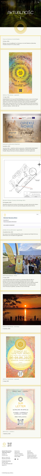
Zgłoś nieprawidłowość (32, 457)
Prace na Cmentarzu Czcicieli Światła (11, 39)
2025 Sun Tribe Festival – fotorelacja (11, 326)
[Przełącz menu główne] (38, 2)
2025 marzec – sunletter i (8, 431)
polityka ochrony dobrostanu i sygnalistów (12, 230)
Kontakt (29, 451)
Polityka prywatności (32, 455)
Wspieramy (17, 451)
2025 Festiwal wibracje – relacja (10, 275)
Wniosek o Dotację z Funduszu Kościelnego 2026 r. (14, 200)
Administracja (30, 453)
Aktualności (17, 452)
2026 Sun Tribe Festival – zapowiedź (11, 95)
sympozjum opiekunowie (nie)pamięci (11, 144)
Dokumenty (29, 452)
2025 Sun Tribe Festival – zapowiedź (11, 379)
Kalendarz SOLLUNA (19, 455)
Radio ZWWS (17, 456)
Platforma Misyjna (19, 453)
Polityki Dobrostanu (31, 456)
